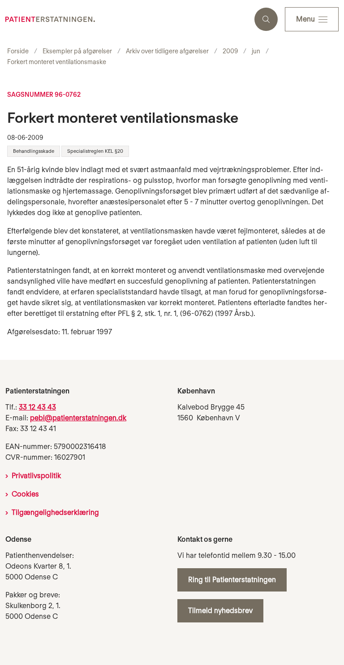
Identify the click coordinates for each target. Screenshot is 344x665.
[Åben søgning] (266, 19)
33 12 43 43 (37, 407)
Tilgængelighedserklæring (55, 512)
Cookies (25, 494)
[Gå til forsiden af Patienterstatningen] (123, 19)
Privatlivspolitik (36, 475)
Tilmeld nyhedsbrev (220, 610)
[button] (312, 19)
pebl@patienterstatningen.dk (78, 418)
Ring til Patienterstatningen (232, 579)
